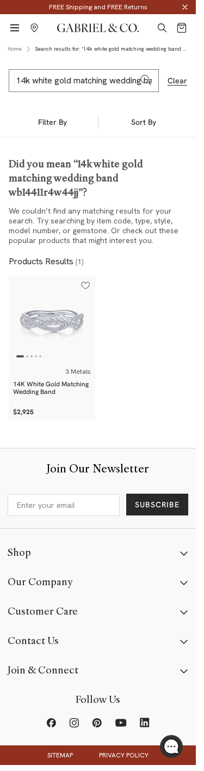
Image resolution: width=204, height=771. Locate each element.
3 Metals (78, 371)
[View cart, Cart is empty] (181, 27)
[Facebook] (51, 722)
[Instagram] (74, 722)
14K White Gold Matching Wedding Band (51, 388)
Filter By (52, 122)
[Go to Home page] (98, 27)
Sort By (143, 122)
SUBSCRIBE (157, 504)
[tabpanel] (52, 319)
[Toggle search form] (162, 27)
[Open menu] (15, 28)
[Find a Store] (34, 28)
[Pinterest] (97, 722)
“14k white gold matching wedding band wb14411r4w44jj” (76, 177)
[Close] (184, 7)
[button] (85, 285)
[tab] (20, 356)
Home (15, 48)
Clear (177, 81)
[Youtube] (121, 722)
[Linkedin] (145, 722)
